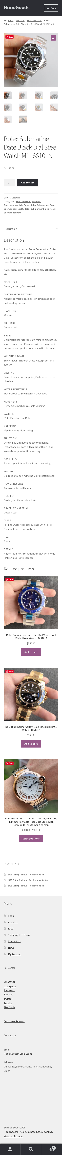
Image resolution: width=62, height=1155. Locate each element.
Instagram (10, 986)
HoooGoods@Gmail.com (18, 1053)
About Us (13, 922)
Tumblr (8, 1003)
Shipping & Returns (19, 935)
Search (31, 1149)
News (11, 947)
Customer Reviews (14, 1021)
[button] (53, 38)
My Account (14, 954)
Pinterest (9, 990)
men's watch (16, 205)
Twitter (8, 998)
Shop (11, 915)
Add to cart (27, 182)
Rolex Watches (34, 20)
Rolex (26, 205)
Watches (20, 20)
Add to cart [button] (31, 652)
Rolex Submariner (40, 205)
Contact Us (14, 941)
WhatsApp (10, 981)
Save (11, 37)
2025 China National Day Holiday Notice (27, 880)
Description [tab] (10, 228)
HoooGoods (16, 7)
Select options (31, 838)
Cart (47, 1146)
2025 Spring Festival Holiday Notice (25, 885)
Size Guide (9, 1007)
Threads (8, 994)
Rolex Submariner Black (36, 208)
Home (10, 20)
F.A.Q (11, 928)
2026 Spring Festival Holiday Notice (25, 874)
